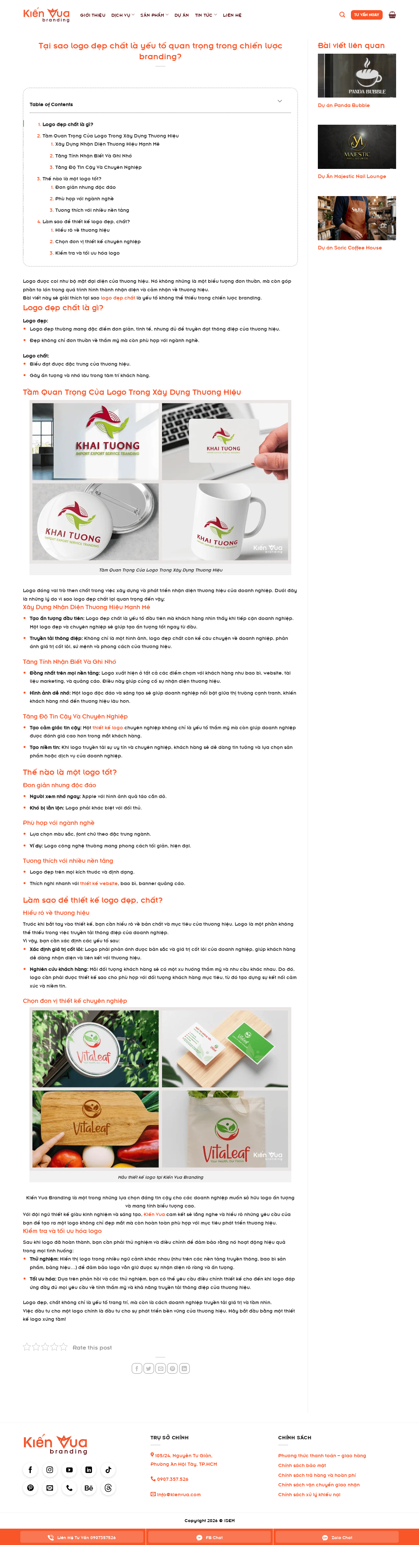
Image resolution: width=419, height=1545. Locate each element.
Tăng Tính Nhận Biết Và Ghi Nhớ (93, 155)
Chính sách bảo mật (302, 1464)
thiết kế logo (108, 726)
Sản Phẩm (152, 14)
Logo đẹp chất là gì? (68, 123)
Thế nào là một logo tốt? (72, 177)
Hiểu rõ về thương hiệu (82, 229)
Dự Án (181, 14)
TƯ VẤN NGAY (366, 14)
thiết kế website (99, 882)
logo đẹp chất (118, 297)
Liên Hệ (232, 14)
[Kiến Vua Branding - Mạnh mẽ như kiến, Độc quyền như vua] (46, 15)
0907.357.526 (172, 1478)
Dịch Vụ (120, 14)
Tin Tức (204, 14)
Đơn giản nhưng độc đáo (85, 186)
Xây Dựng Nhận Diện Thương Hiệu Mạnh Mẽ (107, 143)
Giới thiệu (92, 14)
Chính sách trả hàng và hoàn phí (317, 1474)
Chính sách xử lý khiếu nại (309, 1493)
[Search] (342, 15)
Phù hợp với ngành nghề (84, 197)
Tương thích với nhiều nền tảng (92, 209)
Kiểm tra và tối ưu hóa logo (87, 252)
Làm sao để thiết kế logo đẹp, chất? (86, 220)
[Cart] (392, 15)
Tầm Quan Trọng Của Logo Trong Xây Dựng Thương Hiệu (111, 135)
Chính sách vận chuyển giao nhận (319, 1484)
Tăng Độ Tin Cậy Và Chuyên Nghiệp (98, 166)
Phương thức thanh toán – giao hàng (322, 1454)
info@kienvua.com (178, 1493)
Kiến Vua (154, 1213)
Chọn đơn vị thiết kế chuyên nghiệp (98, 240)
